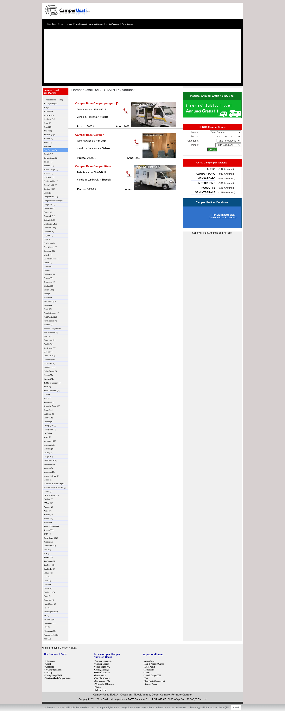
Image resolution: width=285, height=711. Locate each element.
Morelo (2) (48, 480)
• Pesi (145, 678)
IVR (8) (47, 394)
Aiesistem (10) (49, 119)
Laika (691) (48, 418)
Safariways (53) (50, 546)
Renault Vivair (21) (51, 526)
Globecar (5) (48, 352)
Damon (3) (48, 263)
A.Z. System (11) (50, 104)
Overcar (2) (48, 491)
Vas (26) (47, 608)
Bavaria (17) (48, 154)
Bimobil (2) (48, 173)
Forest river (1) (49, 340)
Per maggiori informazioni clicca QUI (209, 707)
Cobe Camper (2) (50, 247)
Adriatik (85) (49, 115)
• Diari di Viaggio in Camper (153, 664)
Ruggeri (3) (48, 542)
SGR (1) (47, 553)
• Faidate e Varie (100, 675)
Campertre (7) (49, 208)
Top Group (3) (49, 592)
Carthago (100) (49, 220)
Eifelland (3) (48, 286)
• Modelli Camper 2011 (152, 675)
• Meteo (146, 672)
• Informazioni (49, 661)
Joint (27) (47, 398)
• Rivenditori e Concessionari (154, 681)
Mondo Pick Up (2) (51, 476)
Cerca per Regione (65, 24)
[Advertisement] (142, 56)
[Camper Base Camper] (159, 157)
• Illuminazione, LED (102, 681)
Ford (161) (48, 336)
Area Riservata (127, 24)
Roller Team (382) (51, 538)
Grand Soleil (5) (50, 356)
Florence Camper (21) (52, 328)
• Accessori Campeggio (102, 661)
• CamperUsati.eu (57, 678)
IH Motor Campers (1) (52, 383)
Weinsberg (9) (49, 619)
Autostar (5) (48, 138)
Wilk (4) (47, 627)
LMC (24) (48, 433)
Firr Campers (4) (50, 321)
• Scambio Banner (150, 684)
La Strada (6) (49, 414)
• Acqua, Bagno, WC (102, 666)
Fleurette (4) (48, 325)
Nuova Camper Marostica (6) (55, 487)
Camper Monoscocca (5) (53, 201)
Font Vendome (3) (51, 332)
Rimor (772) (48, 530)
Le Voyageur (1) (50, 425)
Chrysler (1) (48, 235)
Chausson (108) (50, 228)
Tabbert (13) (48, 573)
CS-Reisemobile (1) (51, 259)
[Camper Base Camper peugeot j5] (153, 126)
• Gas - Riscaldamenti (102, 678)
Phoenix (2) (48, 507)
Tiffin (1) (47, 581)
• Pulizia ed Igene (100, 690)
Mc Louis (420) (50, 441)
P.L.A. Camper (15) (51, 495)
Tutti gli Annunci (80, 24)
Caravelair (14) (49, 216)
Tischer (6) (48, 588)
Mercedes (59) (49, 445)
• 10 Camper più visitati (52, 669)
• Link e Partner (149, 666)
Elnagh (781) (49, 290)
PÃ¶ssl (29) (48, 503)
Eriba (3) (47, 294)
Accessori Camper (96, 24)
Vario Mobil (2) (50, 604)
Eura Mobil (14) (50, 301)
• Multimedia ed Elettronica (104, 684)
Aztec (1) (47, 146)
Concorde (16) (49, 251)
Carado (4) (48, 212)
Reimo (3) (48, 522)
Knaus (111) (48, 410)
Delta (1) (47, 270)
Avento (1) (48, 142)
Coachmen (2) (49, 243)
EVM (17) (48, 305)
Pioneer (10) (48, 515)
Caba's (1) (47, 193)
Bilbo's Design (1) (51, 169)
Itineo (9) (47, 387)
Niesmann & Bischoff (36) (54, 484)
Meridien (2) (48, 449)
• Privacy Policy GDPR (53, 675)
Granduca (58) (49, 360)
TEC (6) (47, 577)
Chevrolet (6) (49, 232)
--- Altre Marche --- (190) (53, 100)
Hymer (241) (49, 379)
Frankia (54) (48, 344)
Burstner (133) (49, 189)
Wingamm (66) (49, 631)
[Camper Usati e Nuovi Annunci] (67, 18)
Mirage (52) (48, 456)
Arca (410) (48, 131)
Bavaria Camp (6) (50, 158)
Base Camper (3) (50, 150)
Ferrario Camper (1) (51, 313)
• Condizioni (49, 666)
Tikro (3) (47, 584)
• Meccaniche (148, 669)
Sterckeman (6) (49, 561)
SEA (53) (47, 550)
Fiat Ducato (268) (50, 317)
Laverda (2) (48, 422)
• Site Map (48, 672)
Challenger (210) (50, 224)
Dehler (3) (47, 266)
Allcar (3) (47, 123)
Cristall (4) (48, 255)
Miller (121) (48, 453)
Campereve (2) (49, 204)
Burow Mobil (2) (50, 185)
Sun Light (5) (49, 565)
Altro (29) (47, 127)
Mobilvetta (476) (50, 460)
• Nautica (97, 687)
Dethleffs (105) (49, 274)
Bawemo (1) (48, 162)
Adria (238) (48, 111)
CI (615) (47, 239)
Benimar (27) (49, 166)
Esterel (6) (48, 297)
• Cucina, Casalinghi (101, 669)
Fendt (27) (48, 309)
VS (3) (46, 615)
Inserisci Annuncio (112, 24)
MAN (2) (47, 437)
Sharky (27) (48, 557)
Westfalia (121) (49, 623)
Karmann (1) (48, 402)
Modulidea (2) (49, 464)
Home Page (51, 24)
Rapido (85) (48, 518)
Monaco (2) (48, 468)
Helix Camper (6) (50, 371)
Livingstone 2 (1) (50, 429)
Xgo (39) (47, 639)
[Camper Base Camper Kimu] (155, 189)
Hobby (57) (48, 375)
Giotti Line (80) (50, 348)
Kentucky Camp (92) (52, 406)
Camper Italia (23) (51, 197)
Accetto (236, 707)
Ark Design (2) (49, 135)
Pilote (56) (48, 511)
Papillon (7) (48, 499)
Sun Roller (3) (49, 569)
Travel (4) (47, 596)
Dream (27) (48, 278)
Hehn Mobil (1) (50, 367)
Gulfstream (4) (49, 363)
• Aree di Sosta (148, 661)
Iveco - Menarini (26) (52, 391)
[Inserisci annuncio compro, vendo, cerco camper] (212, 116)
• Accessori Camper (101, 664)
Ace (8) (46, 107)
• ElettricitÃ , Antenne (102, 672)
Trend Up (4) (49, 600)
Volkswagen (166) (51, 612)
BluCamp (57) (49, 177)
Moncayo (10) (49, 472)
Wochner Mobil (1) (51, 635)
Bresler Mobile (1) (51, 181)
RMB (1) (47, 534)
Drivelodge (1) (49, 282)
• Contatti (47, 664)
